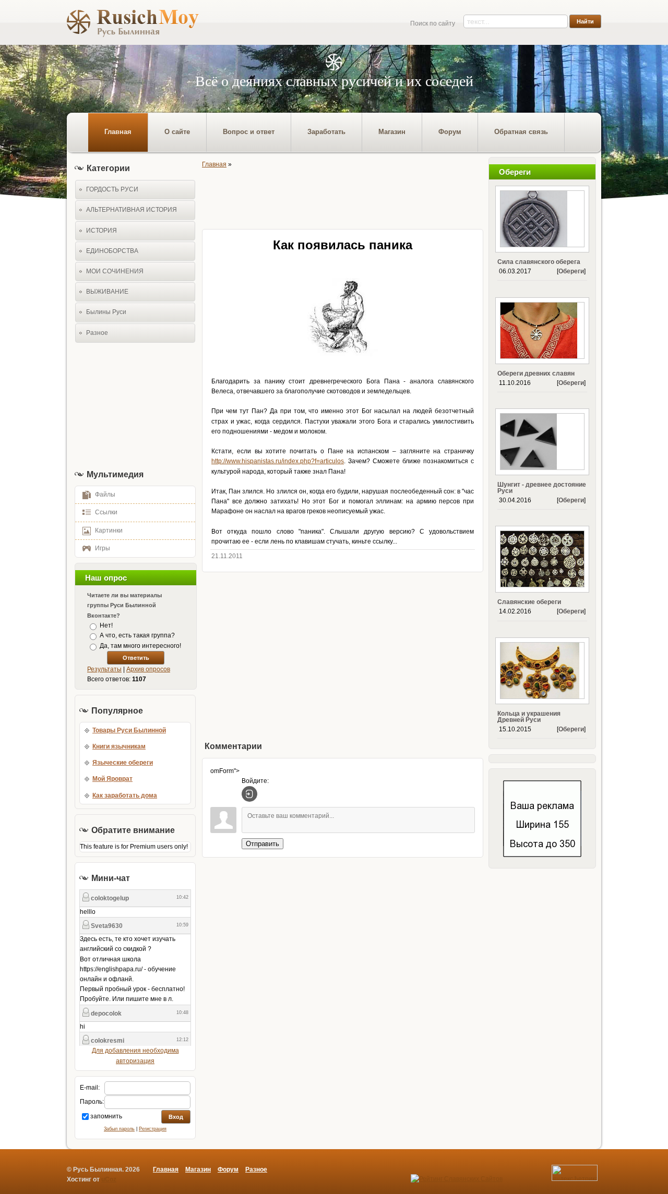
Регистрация (152, 1128)
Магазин (198, 1169)
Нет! (106, 625)
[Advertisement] (132, 406)
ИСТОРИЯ (101, 230)
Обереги (571, 271)
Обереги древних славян (536, 373)
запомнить (106, 1116)
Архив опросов (148, 669)
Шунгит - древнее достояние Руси (541, 488)
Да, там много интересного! (140, 645)
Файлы (105, 494)
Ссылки (106, 512)
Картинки (109, 530)
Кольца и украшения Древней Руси (528, 716)
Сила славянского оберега (538, 262)
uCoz (108, 1179)
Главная (214, 164)
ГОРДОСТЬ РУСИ (112, 189)
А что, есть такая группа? (137, 636)
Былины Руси (106, 312)
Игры (102, 548)
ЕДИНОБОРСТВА (112, 251)
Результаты (104, 669)
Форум (228, 1169)
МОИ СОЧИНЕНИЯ (115, 271)
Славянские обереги (529, 602)
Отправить (262, 844)
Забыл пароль (119, 1128)
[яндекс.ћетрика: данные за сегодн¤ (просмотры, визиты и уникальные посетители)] (575, 1173)
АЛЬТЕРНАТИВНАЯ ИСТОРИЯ (131, 209)
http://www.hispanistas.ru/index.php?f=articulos (277, 461)
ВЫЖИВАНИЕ (107, 291)
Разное (97, 332)
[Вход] (249, 794)
